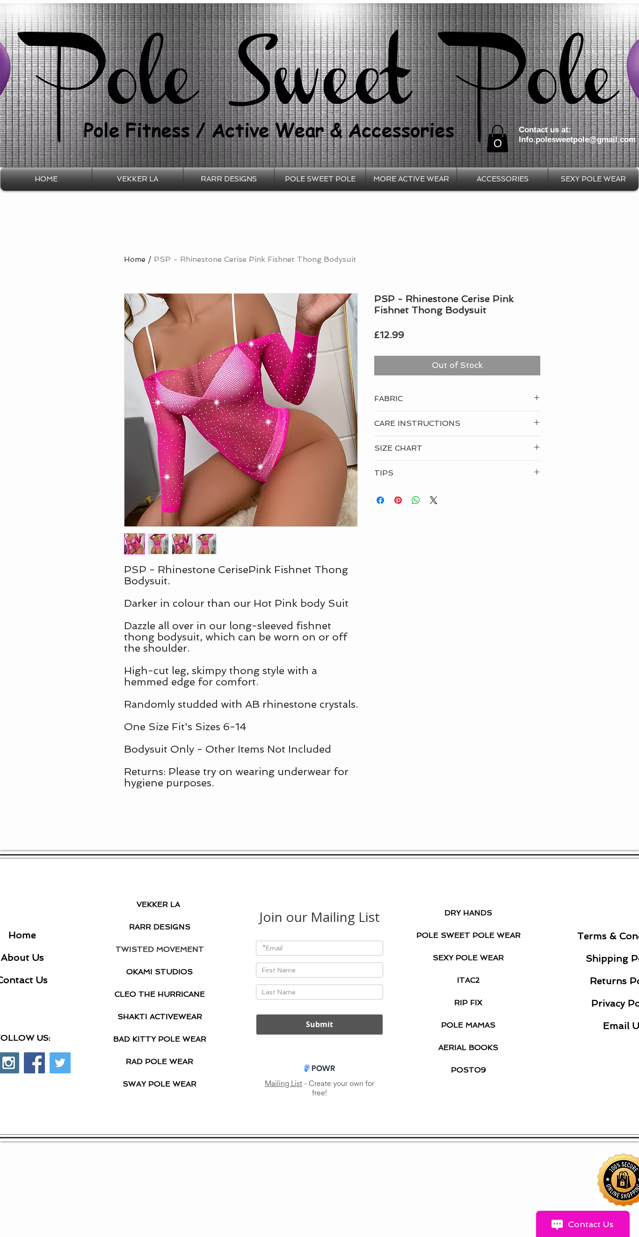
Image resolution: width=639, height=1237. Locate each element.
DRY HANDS (468, 912)
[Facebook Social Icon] (34, 1062)
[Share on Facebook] (380, 500)
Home (134, 259)
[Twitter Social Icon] (60, 1062)
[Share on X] (433, 500)
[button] (497, 138)
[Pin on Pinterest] (398, 500)
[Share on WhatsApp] (415, 500)
